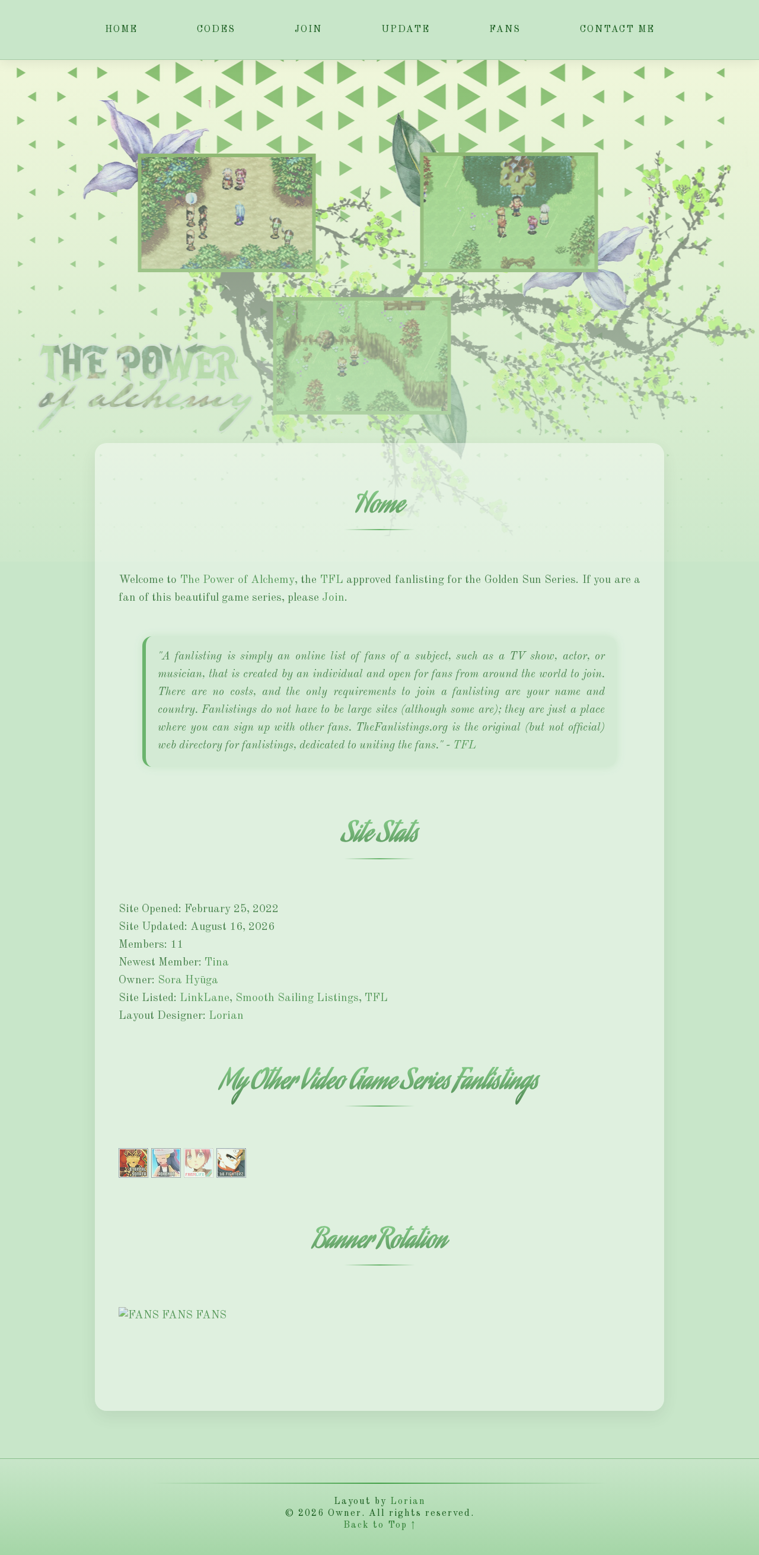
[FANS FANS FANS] (173, 1315)
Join (308, 29)
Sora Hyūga (188, 980)
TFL (331, 580)
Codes (216, 29)
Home (121, 29)
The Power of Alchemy (237, 580)
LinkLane (204, 998)
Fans (505, 29)
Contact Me (617, 29)
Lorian (226, 1016)
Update (405, 29)
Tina (217, 962)
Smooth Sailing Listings (297, 998)
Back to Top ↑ (379, 1525)
